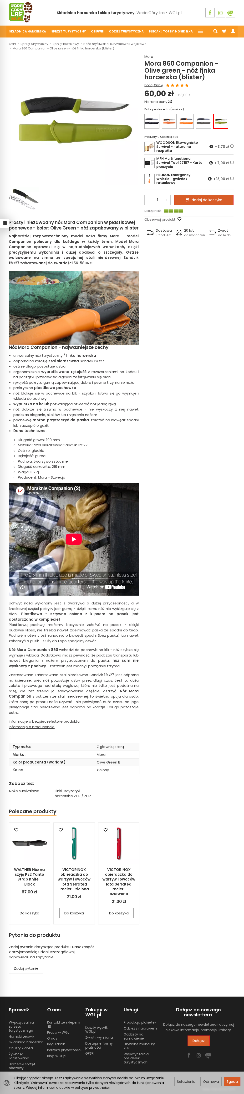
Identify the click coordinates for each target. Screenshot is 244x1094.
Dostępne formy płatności (99, 1045)
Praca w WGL (58, 1032)
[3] (177, 85)
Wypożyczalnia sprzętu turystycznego (21, 1026)
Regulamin (56, 1044)
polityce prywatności (92, 1087)
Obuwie (97, 31)
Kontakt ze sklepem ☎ (63, 1024)
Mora (148, 56)
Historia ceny (156, 101)
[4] (182, 85)
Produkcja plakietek (140, 1022)
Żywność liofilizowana (19, 1056)
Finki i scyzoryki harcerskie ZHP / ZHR (73, 793)
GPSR (89, 1053)
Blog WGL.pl (56, 1056)
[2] (172, 85)
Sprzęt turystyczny (68, 31)
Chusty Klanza (21, 1048)
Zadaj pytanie (26, 968)
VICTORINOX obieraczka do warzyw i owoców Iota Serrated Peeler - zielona (74, 879)
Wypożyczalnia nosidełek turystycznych (136, 1058)
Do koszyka (29, 913)
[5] (186, 85)
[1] (167, 85)
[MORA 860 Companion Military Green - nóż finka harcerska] (203, 121)
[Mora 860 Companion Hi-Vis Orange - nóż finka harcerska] (186, 121)
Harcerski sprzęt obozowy (22, 1066)
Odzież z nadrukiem (140, 1028)
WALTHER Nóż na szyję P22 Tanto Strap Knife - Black (29, 877)
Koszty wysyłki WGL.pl (96, 1029)
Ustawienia (186, 1081)
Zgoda (232, 1081)
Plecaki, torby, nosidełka (171, 31)
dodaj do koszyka (207, 199)
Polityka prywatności (64, 1050)
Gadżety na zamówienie (134, 1036)
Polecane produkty (32, 811)
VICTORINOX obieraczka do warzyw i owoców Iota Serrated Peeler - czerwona (118, 881)
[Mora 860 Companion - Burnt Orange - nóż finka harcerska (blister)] (169, 121)
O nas (52, 1038)
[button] (159, 232)
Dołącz (199, 1040)
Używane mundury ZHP (139, 1046)
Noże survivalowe (24, 790)
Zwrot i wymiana (99, 1037)
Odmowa (211, 1081)
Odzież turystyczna (126, 31)
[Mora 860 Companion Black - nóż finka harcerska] (151, 121)
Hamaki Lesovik (21, 1036)
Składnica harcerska (27, 31)
